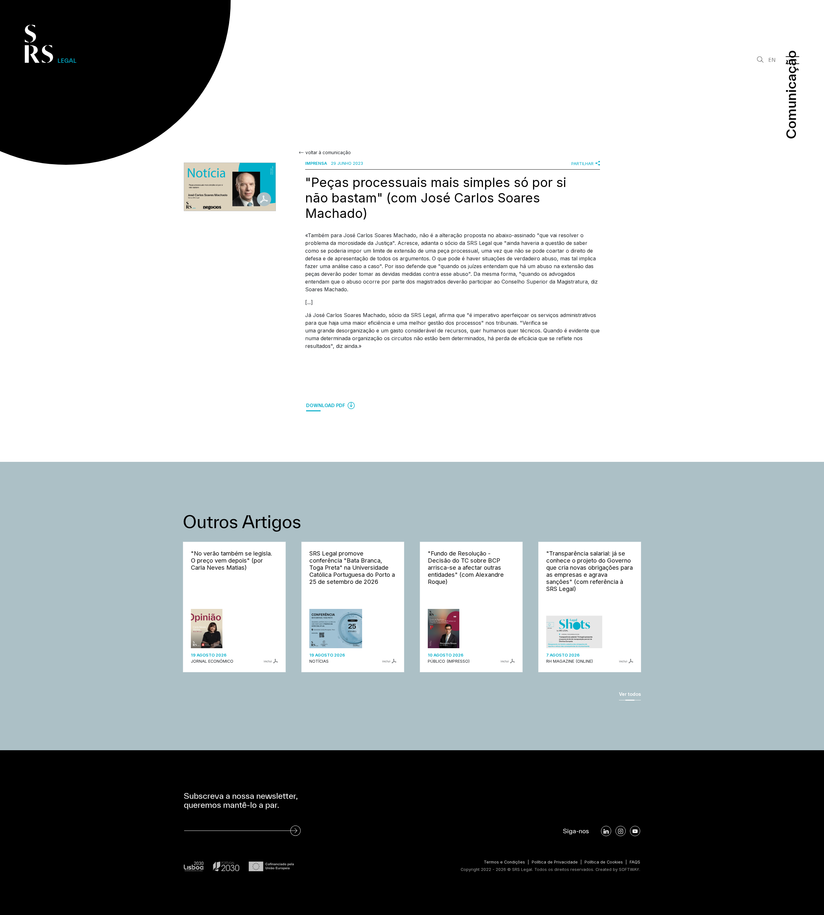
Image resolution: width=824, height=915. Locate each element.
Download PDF (326, 405)
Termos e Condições (504, 862)
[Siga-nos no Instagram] (620, 831)
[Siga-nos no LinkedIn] (606, 831)
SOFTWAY (629, 869)
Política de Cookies (604, 862)
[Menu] (792, 60)
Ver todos (630, 694)
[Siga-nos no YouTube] (635, 831)
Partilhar (582, 163)
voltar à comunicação (328, 152)
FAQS (635, 862)
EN (772, 60)
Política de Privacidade (555, 862)
